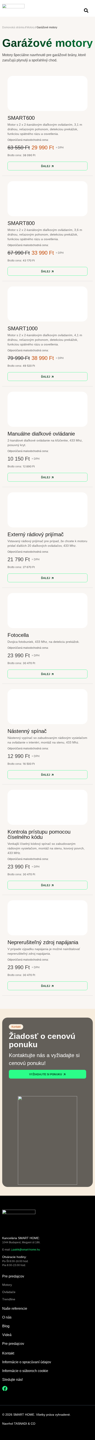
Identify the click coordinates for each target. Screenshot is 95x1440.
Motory (31, 27)
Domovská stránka (13, 27)
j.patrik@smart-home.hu (25, 1249)
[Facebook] (5, 1388)
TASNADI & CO (24, 1423)
